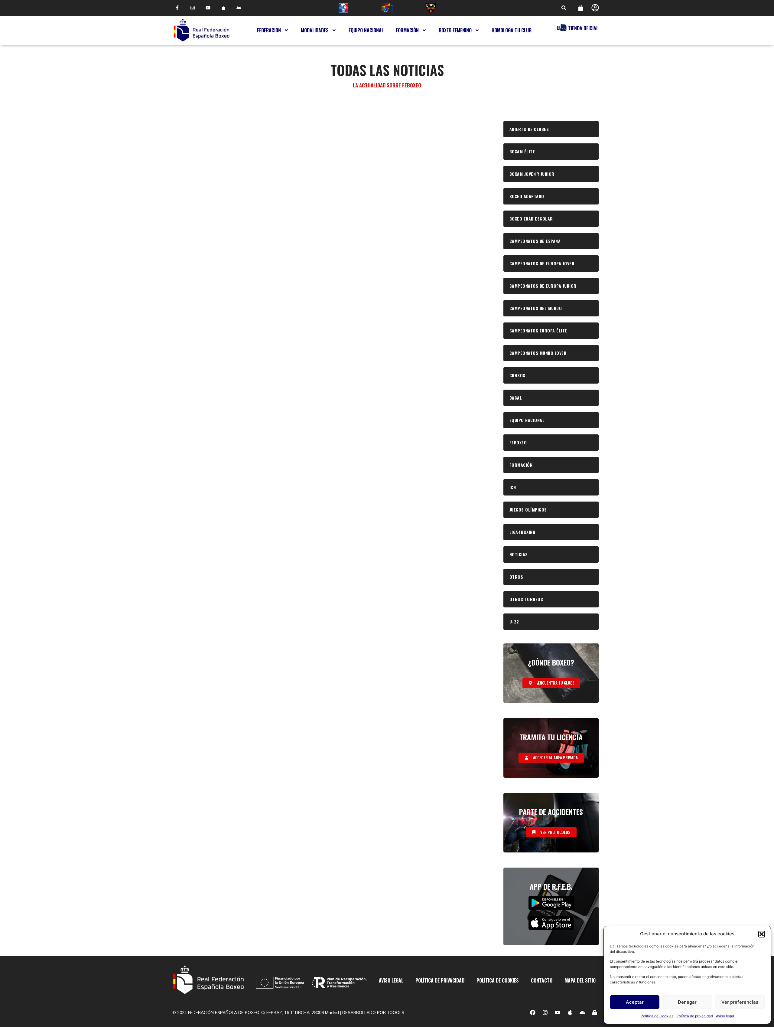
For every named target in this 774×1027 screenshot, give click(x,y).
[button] (762, 934)
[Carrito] (580, 8)
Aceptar (635, 1002)
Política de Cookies (657, 1016)
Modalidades (315, 30)
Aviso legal (725, 1016)
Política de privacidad (694, 1016)
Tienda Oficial (583, 28)
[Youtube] (208, 8)
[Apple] (223, 8)
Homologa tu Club (512, 30)
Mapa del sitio (580, 980)
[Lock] (594, 1012)
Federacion (269, 30)
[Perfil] (595, 7)
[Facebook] (532, 1012)
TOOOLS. (396, 1012)
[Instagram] (192, 8)
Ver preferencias (739, 1002)
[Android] (239, 8)
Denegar (687, 1002)
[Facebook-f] (177, 8)
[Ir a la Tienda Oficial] (562, 27)
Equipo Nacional (366, 30)
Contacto (541, 980)
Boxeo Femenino (455, 30)
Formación (407, 30)
